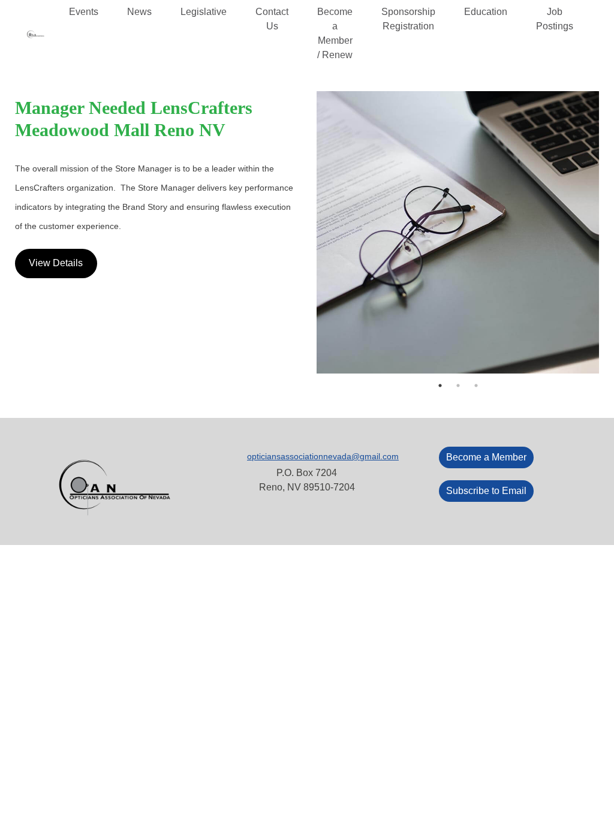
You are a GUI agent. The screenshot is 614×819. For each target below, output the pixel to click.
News (139, 12)
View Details (56, 263)
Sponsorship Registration (408, 19)
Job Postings (554, 19)
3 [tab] (476, 386)
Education (485, 12)
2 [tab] (458, 386)
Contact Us (271, 19)
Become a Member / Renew (335, 33)
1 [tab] (440, 386)
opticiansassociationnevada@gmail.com (323, 456)
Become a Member (486, 457)
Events (83, 12)
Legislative (203, 12)
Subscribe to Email (486, 491)
